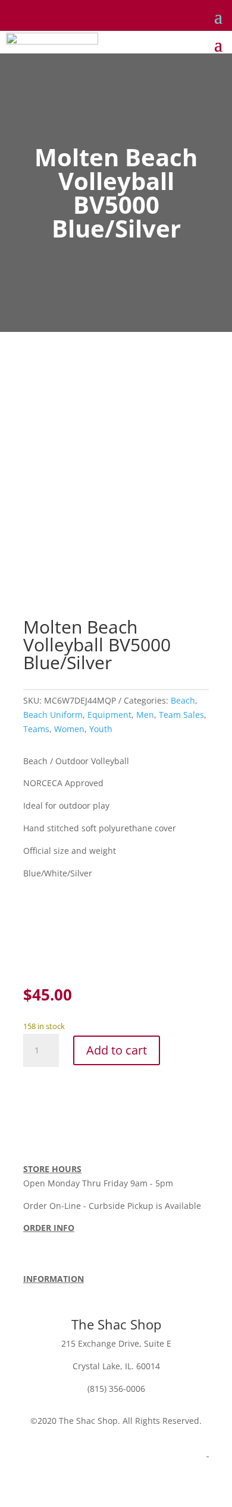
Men (145, 714)
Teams (36, 728)
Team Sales (181, 714)
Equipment (109, 714)
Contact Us (149, 1293)
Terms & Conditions (62, 1256)
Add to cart (116, 1050)
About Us (41, 1293)
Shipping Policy (110, 1242)
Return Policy (174, 1242)
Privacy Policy (93, 1293)
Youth (100, 728)
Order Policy (47, 1242)
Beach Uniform (53, 714)
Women (69, 728)
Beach (183, 700)
